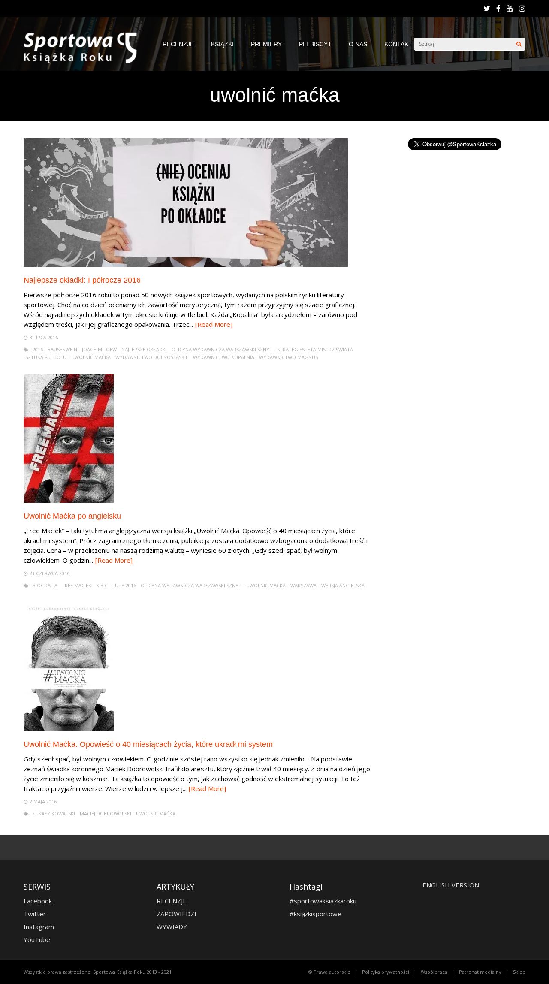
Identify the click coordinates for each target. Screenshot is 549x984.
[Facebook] (498, 8)
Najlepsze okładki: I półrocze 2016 (82, 280)
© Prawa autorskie (329, 972)
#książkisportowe (315, 913)
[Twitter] (486, 8)
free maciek (76, 585)
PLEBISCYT (315, 44)
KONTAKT (398, 44)
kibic (102, 585)
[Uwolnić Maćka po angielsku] (69, 500)
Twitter (35, 913)
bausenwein (62, 349)
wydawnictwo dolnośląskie (151, 357)
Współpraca (434, 972)
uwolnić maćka (91, 357)
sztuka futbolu (45, 357)
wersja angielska (343, 585)
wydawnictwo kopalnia (223, 357)
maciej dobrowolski (105, 813)
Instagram (39, 926)
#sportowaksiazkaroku (323, 900)
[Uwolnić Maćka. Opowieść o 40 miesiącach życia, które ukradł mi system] (69, 728)
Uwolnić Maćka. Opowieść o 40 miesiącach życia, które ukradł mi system (148, 744)
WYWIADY (172, 926)
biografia (45, 585)
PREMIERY (266, 44)
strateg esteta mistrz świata (315, 349)
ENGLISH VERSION (450, 885)
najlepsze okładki (144, 349)
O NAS (358, 44)
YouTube (37, 939)
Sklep (519, 972)
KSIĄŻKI (222, 44)
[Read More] (213, 324)
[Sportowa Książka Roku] (84, 61)
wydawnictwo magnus (288, 357)
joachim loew (99, 349)
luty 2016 (124, 585)
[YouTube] (510, 8)
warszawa (303, 585)
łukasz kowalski (54, 813)
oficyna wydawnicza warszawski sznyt (222, 349)
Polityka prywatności (385, 972)
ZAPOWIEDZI (176, 913)
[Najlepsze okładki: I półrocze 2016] (186, 264)
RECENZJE (178, 44)
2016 (38, 349)
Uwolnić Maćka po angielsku (72, 516)
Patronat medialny (480, 972)
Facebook (38, 900)
